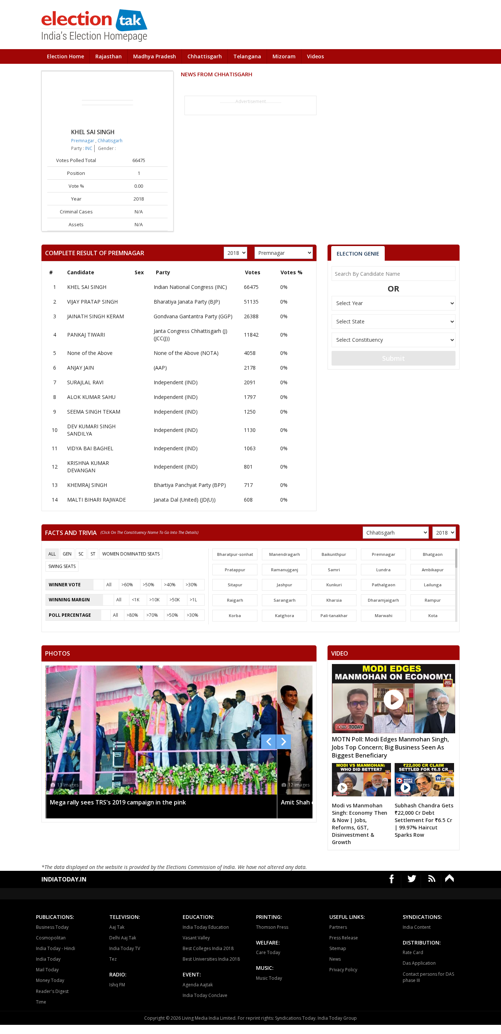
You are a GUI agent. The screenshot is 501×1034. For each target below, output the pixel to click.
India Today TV (124, 948)
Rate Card (413, 952)
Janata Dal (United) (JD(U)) (185, 499)
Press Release (343, 938)
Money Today (50, 980)
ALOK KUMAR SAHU (91, 396)
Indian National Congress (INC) (190, 286)
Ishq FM (117, 985)
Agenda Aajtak (198, 985)
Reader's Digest (52, 991)
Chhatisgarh (110, 141)
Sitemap (337, 948)
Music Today (269, 978)
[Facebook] (392, 881)
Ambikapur (433, 569)
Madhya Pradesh (154, 56)
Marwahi (383, 615)
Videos (315, 56)
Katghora (284, 615)
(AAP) (160, 367)
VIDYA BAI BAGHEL (90, 448)
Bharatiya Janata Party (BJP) (187, 301)
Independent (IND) (176, 382)
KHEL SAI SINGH (86, 286)
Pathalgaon (383, 584)
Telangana (247, 56)
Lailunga (433, 584)
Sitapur (235, 584)
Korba (235, 615)
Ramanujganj (284, 569)
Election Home (65, 56)
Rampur (433, 600)
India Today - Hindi (55, 948)
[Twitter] (412, 881)
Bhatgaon (433, 554)
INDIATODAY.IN (64, 879)
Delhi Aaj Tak (122, 938)
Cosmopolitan (51, 938)
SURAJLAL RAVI (85, 382)
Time (41, 1002)
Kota (433, 615)
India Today (48, 959)
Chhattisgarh (204, 56)
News (335, 959)
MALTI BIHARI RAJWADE (96, 499)
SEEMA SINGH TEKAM (93, 411)
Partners (338, 927)
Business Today (52, 927)
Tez (113, 959)
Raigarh (235, 600)
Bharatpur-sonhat (235, 554)
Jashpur (284, 584)
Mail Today (47, 970)
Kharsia (334, 600)
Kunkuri (334, 584)
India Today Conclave (205, 995)
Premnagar (83, 141)
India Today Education (206, 927)
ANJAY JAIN (80, 367)
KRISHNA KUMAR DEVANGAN (88, 466)
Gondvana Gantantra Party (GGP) (193, 316)
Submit (393, 358)
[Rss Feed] (432, 881)
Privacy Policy (343, 970)
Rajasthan (108, 56)
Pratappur (235, 569)
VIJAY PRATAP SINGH (92, 301)
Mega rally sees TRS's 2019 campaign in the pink (118, 802)
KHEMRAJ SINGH (87, 484)
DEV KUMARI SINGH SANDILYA (91, 430)
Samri (334, 569)
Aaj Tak (116, 927)
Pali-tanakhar (334, 615)
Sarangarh (285, 600)
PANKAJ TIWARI (86, 334)
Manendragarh (284, 554)
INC (88, 148)
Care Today (268, 952)
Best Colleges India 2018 (208, 948)
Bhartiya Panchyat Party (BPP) (190, 484)
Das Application (419, 963)
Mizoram (284, 56)
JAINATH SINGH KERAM (95, 316)
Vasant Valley (196, 938)
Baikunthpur (334, 554)
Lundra (383, 569)
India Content (417, 927)
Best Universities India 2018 (211, 959)
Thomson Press (272, 927)
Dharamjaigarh (383, 600)
